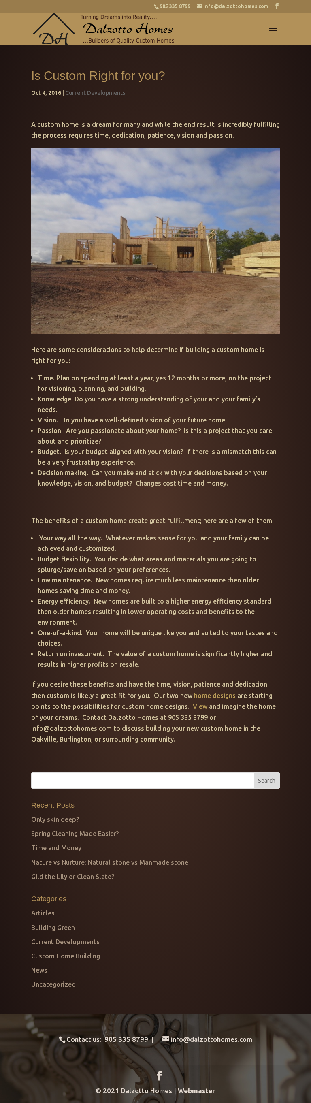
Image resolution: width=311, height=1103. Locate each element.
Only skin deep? (55, 819)
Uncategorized (53, 984)
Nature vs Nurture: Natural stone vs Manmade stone (109, 862)
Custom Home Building (65, 956)
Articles (43, 913)
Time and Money (56, 847)
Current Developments (95, 93)
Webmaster (196, 1090)
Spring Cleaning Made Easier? (75, 833)
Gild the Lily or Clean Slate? (72, 876)
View (201, 706)
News (39, 970)
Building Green (53, 927)
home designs (215, 695)
